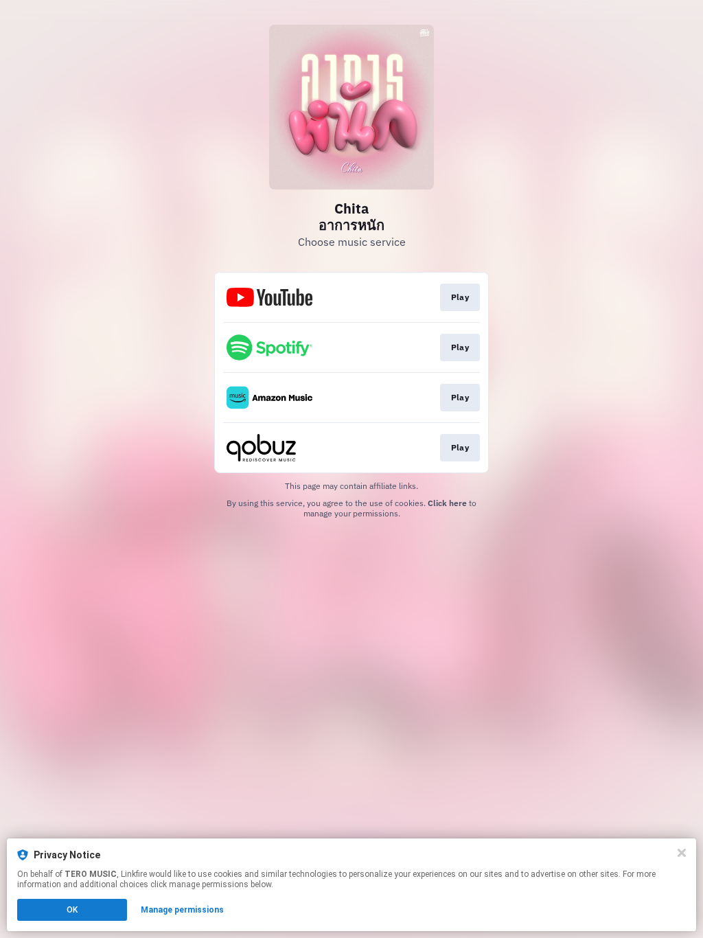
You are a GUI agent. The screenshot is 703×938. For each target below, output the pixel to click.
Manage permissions (182, 910)
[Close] (682, 853)
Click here (447, 503)
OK (72, 910)
